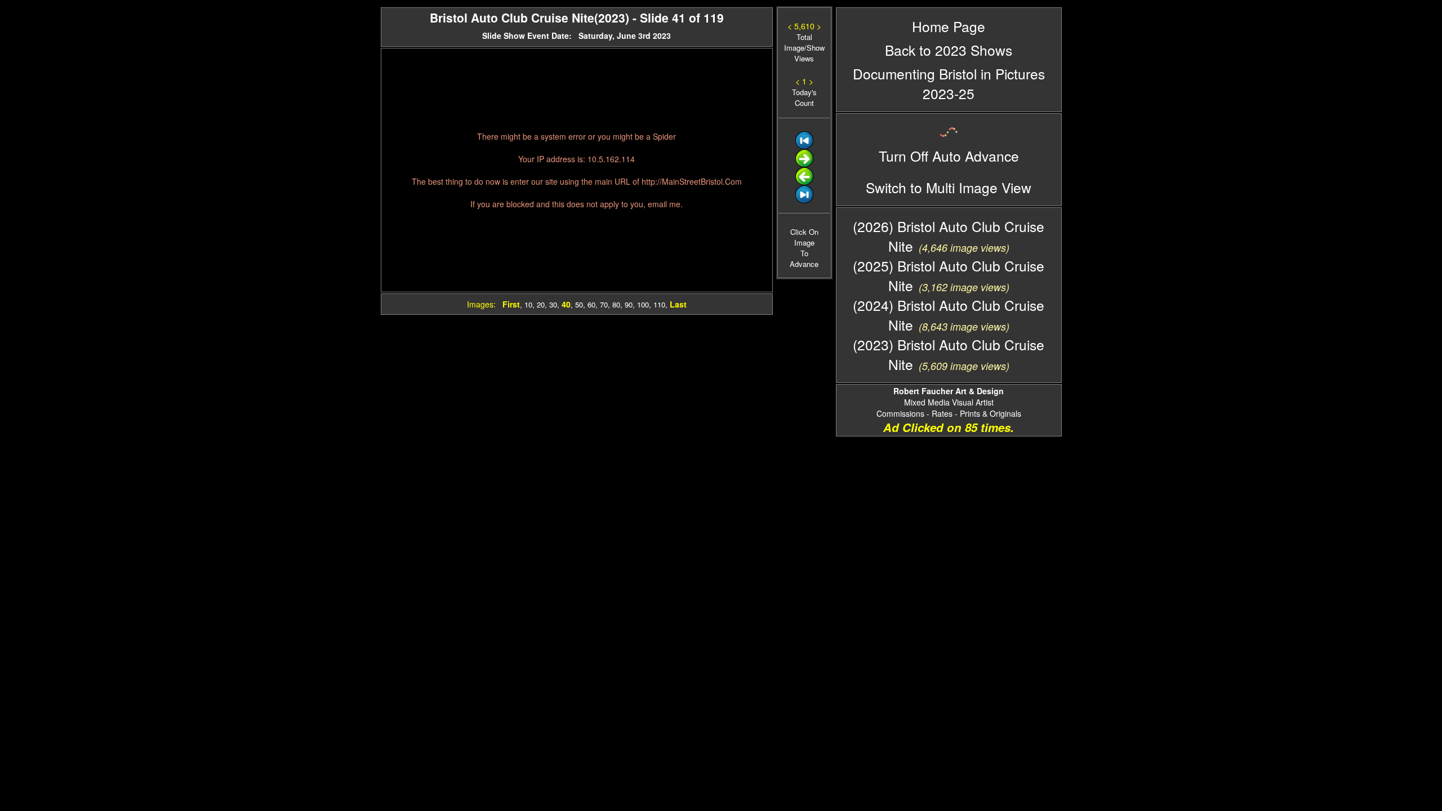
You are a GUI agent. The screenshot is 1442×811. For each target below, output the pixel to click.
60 (591, 304)
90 (629, 304)
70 (604, 304)
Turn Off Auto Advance (949, 156)
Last (678, 304)
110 (659, 304)
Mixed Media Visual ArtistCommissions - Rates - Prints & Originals (948, 402)
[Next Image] (804, 164)
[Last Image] (804, 200)
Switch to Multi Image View (948, 187)
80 (616, 304)
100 (643, 304)
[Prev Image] (804, 182)
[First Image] (804, 146)
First (511, 304)
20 (541, 304)
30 (553, 304)
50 (579, 304)
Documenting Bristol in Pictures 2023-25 (949, 83)
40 (566, 304)
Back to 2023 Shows (948, 50)
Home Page (948, 26)
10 (528, 304)
